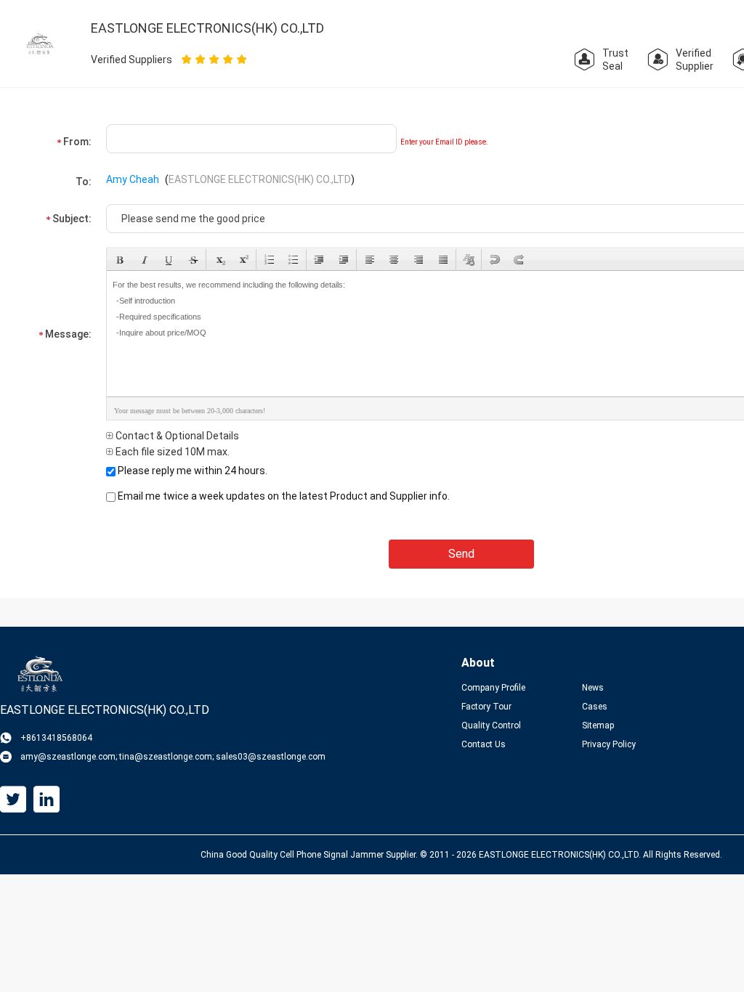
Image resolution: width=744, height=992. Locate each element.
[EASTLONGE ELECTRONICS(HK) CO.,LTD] (47, 674)
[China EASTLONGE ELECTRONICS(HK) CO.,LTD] (40, 43)
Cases (594, 707)
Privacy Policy (609, 744)
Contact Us (483, 744)
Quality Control (491, 725)
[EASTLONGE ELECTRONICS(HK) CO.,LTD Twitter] (13, 799)
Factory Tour (486, 707)
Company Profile (493, 688)
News (593, 688)
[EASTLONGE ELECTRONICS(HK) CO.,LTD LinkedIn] (46, 799)
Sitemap (598, 725)
